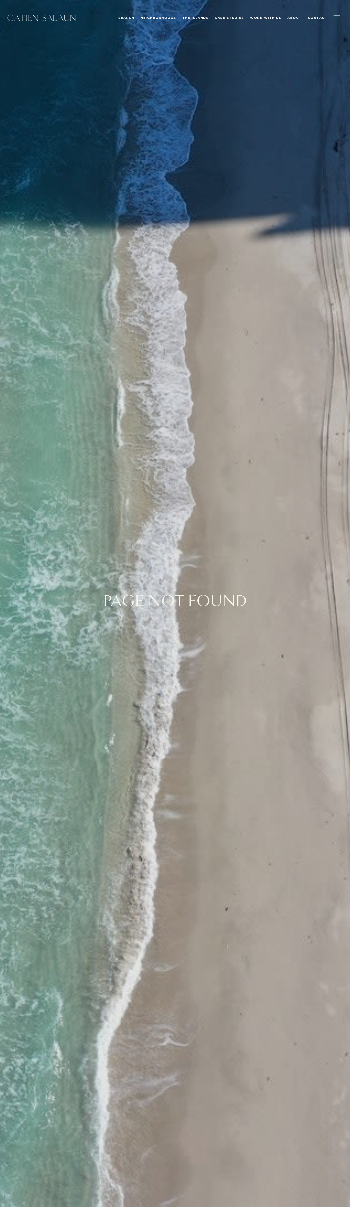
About (294, 18)
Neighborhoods (158, 18)
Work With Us (265, 18)
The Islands (195, 18)
